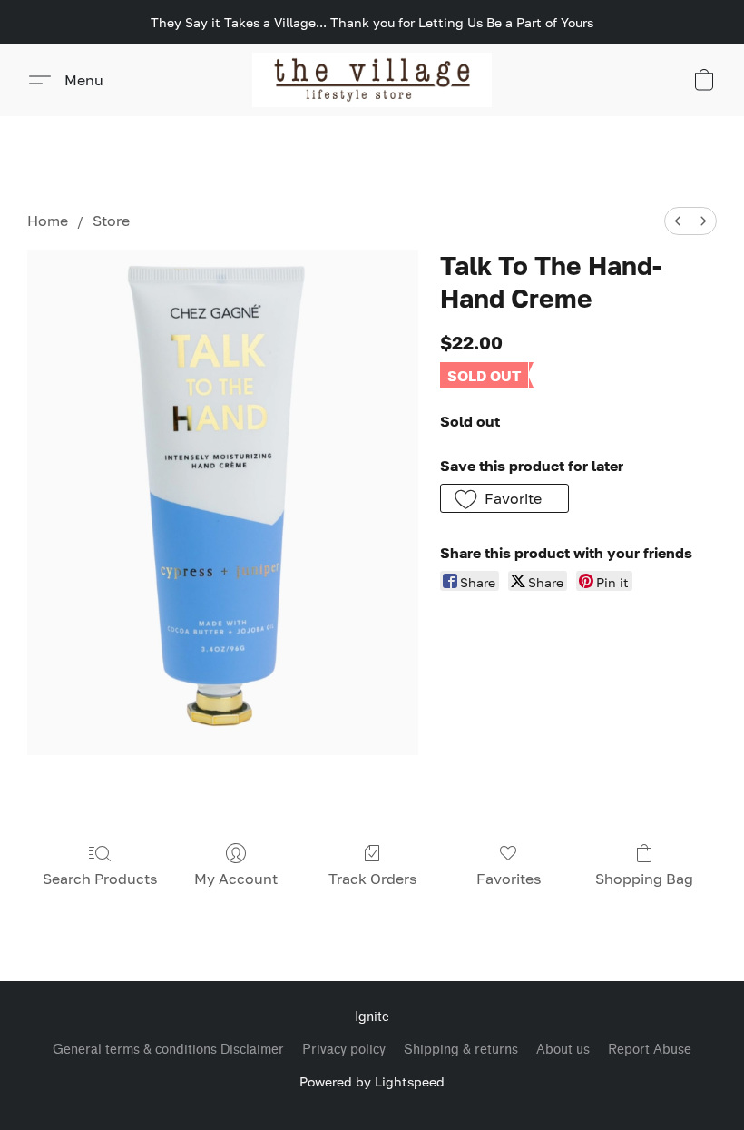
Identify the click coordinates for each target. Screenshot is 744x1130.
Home (47, 220)
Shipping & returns (461, 1049)
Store (111, 220)
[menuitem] (677, 221)
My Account (236, 879)
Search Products (100, 879)
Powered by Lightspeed (372, 1081)
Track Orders (372, 879)
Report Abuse (649, 1049)
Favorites (508, 879)
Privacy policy (344, 1049)
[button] (372, 80)
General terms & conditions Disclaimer (168, 1049)
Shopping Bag (644, 879)
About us (563, 1049)
